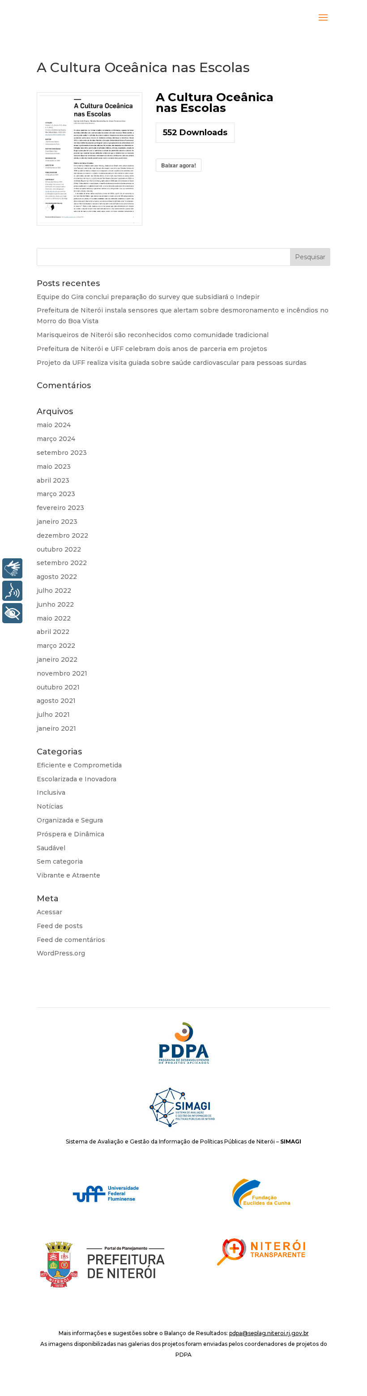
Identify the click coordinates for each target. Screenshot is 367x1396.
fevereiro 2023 (60, 508)
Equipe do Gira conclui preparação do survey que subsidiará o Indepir (148, 297)
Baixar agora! (178, 165)
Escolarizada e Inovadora (76, 779)
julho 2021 (53, 715)
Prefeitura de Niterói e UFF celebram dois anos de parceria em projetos (152, 349)
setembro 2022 (62, 563)
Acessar (49, 912)
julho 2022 (54, 591)
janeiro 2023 (57, 522)
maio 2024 (54, 425)
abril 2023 (53, 480)
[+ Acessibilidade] (12, 613)
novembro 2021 (62, 673)
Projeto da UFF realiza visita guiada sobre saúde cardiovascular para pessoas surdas (172, 363)
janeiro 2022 (57, 659)
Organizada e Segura (70, 820)
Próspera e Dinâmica (70, 834)
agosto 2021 (56, 701)
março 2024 (56, 439)
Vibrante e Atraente (68, 875)
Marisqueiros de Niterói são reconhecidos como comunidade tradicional (153, 335)
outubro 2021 (58, 687)
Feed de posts (60, 926)
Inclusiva (51, 792)
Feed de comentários (71, 940)
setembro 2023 (62, 453)
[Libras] (12, 568)
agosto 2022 (57, 577)
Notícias (50, 806)
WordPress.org (61, 953)
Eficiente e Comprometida (79, 765)
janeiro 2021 (56, 728)
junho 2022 (55, 604)
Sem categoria (60, 861)
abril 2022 (53, 632)
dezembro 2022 (62, 535)
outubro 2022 (59, 549)
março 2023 (56, 494)
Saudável (51, 848)
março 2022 (56, 646)
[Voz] (12, 591)
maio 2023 (54, 466)
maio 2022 (54, 618)
